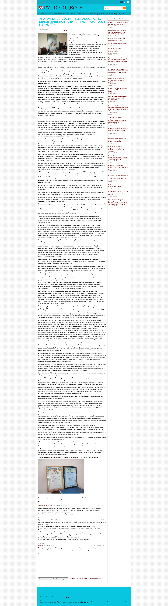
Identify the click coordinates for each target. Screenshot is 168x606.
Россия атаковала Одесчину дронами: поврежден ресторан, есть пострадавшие (118, 139)
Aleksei (40, 545)
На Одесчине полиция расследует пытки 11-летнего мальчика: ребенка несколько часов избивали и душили (117, 201)
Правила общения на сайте (79, 578)
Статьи (72, 14)
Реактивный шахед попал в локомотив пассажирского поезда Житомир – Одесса (117, 32)
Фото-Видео (113, 14)
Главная (43, 14)
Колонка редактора (54, 14)
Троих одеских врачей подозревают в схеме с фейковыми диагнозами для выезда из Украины (117, 119)
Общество (89, 14)
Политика (80, 14)
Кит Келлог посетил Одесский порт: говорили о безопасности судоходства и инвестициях (118, 70)
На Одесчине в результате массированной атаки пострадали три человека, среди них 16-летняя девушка (117, 40)
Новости (66, 14)
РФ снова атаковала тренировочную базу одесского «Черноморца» (118, 49)
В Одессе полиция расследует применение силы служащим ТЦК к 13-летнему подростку (118, 176)
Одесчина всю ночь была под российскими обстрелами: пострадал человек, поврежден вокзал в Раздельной (118, 60)
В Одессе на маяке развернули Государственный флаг (118, 23)
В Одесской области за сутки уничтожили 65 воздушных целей (117, 89)
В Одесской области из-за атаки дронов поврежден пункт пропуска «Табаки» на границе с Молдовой (118, 108)
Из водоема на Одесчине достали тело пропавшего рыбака (116, 80)
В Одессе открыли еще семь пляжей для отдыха (117, 185)
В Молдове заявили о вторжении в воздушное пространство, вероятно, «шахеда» (116, 148)
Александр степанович (45, 506)
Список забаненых (95, 578)
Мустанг (40, 520)
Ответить (41, 518)
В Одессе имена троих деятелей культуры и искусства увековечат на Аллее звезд (118, 167)
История (97, 14)
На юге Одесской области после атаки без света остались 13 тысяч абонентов (118, 157)
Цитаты (122, 14)
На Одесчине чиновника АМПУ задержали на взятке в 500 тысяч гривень (118, 98)
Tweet (65, 30)
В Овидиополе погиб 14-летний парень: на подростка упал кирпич (118, 192)
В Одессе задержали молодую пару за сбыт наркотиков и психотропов (118, 130)
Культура (104, 14)
